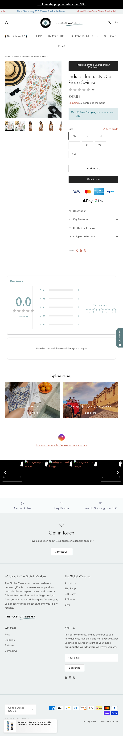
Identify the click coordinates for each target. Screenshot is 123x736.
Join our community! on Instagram (61, 445)
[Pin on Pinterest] (85, 250)
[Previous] (5, 472)
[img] (79, 90)
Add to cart (93, 168)
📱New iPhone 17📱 (16, 36)
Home (7, 56)
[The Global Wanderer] (61, 23)
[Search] (7, 23)
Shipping (74, 103)
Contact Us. (61, 552)
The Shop (70, 588)
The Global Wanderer (23, 719)
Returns (9, 645)
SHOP (38, 36)
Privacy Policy (89, 721)
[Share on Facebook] (81, 250)
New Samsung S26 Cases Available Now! (32, 11)
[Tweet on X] (77, 250)
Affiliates (70, 599)
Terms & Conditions (109, 721)
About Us (70, 583)
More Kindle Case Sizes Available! (87, 11)
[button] (59, 290)
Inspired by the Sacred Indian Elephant (93, 66)
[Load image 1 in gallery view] (33, 89)
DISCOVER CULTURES (84, 36)
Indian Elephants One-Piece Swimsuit (30, 56)
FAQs (61, 46)
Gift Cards (70, 594)
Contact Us (11, 651)
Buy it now (93, 179)
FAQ (7, 634)
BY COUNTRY (56, 36)
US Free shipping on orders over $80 (61, 4)
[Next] (117, 472)
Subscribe (74, 668)
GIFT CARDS (111, 36)
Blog (67, 605)
